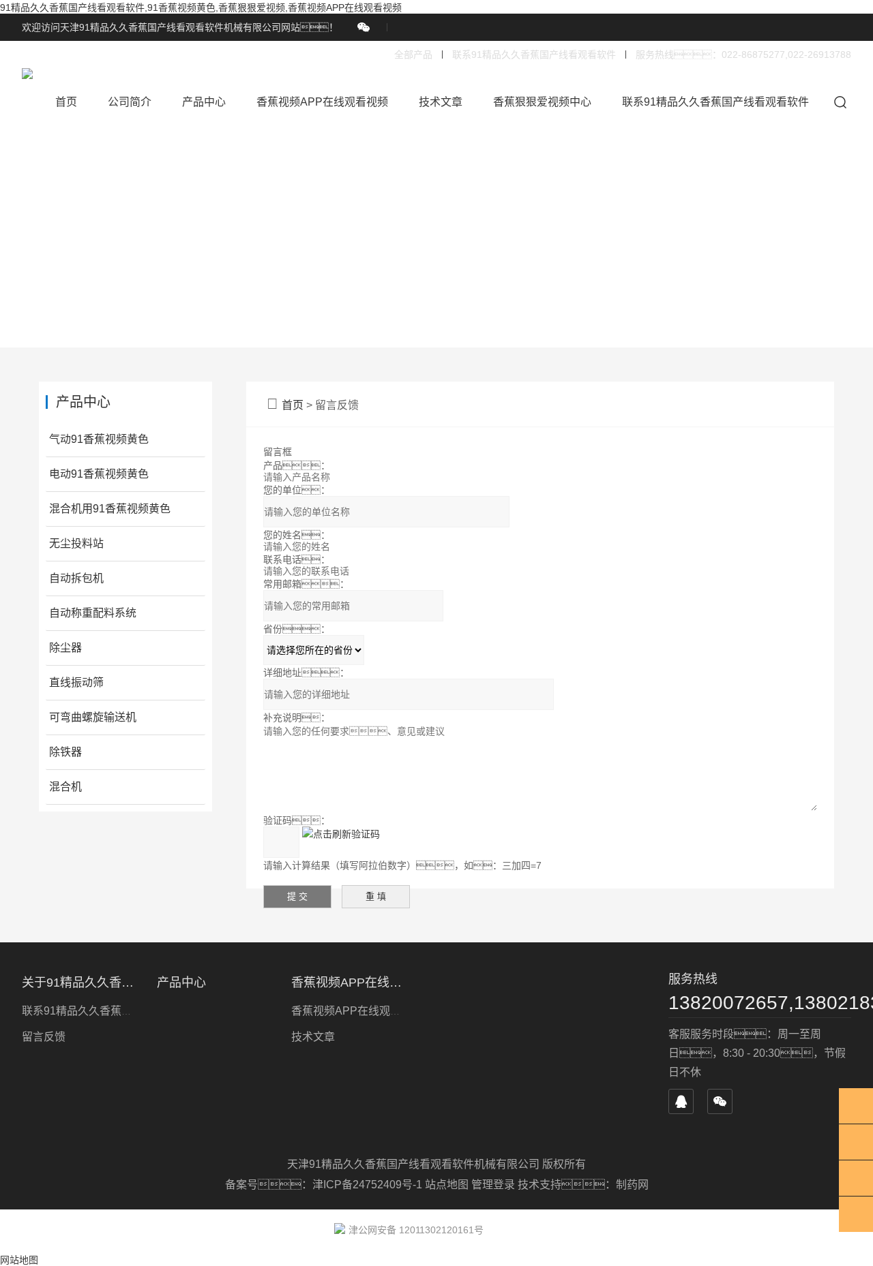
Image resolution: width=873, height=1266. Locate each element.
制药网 (632, 1184)
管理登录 (493, 1184)
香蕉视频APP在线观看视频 (322, 102)
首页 (66, 102)
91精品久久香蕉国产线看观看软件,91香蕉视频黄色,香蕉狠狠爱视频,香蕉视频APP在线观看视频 (201, 7)
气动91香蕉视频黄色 (99, 439)
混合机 (65, 786)
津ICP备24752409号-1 (368, 1184)
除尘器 (65, 647)
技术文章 (440, 102)
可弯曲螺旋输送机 (92, 717)
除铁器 (65, 752)
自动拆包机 (76, 578)
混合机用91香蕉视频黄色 (110, 508)
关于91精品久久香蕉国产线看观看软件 (81, 982)
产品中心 (204, 102)
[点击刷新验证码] (341, 833)
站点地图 (447, 1184)
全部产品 (413, 54)
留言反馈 (43, 1037)
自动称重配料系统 (92, 613)
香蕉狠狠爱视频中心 (542, 102)
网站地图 (19, 1259)
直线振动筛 (76, 682)
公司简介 (129, 102)
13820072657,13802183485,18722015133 (759, 1002)
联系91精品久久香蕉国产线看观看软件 (534, 54)
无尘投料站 (76, 543)
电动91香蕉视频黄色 (99, 474)
